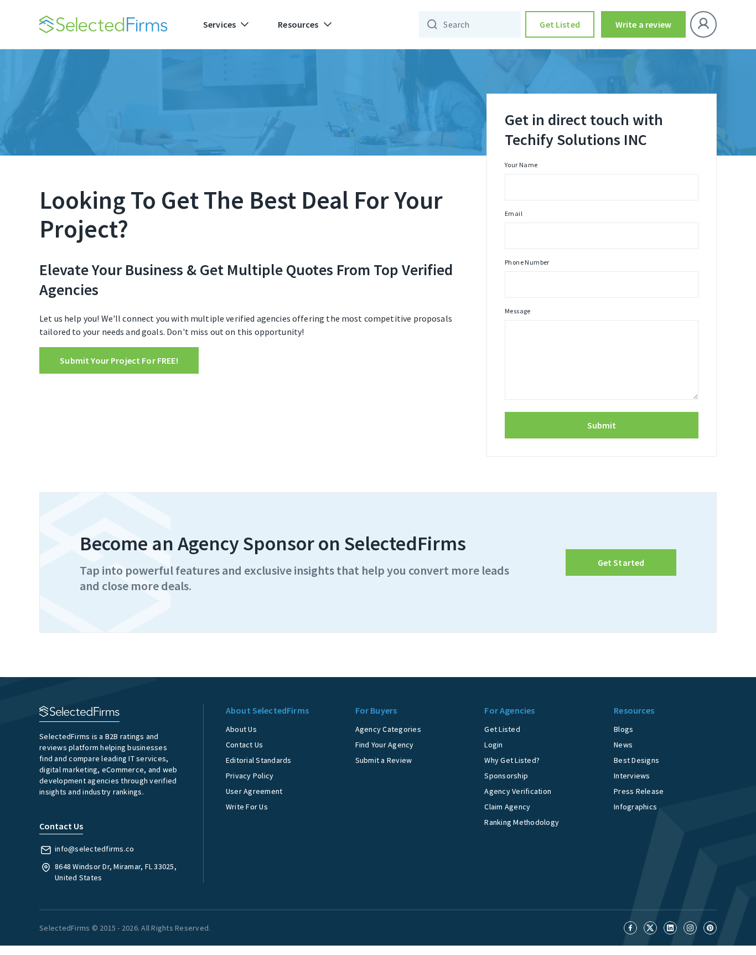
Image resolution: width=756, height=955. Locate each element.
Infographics (635, 807)
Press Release (639, 791)
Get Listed (560, 24)
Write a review (643, 24)
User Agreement (254, 791)
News (623, 745)
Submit (602, 425)
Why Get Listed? (512, 760)
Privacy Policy (250, 776)
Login (493, 745)
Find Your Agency (384, 745)
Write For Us (247, 807)
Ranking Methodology (521, 822)
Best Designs (636, 760)
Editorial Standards (259, 760)
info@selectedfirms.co (94, 849)
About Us (241, 729)
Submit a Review (383, 760)
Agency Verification (517, 791)
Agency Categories (388, 729)
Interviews (632, 776)
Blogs (623, 729)
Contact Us (244, 745)
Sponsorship (506, 776)
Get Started (621, 562)
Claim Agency (507, 807)
